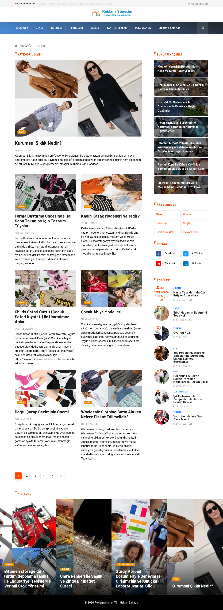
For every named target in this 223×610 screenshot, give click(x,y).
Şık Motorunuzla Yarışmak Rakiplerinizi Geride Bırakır (188, 399)
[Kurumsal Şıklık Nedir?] (195, 547)
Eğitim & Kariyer (169, 28)
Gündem (56, 28)
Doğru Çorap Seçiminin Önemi (42, 411)
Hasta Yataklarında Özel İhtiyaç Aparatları (189, 293)
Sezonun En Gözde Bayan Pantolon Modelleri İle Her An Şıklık (190, 379)
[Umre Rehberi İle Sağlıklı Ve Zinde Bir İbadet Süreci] (84, 547)
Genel (39, 28)
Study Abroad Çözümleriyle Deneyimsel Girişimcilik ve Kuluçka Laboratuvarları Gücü (139, 578)
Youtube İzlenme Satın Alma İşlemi (188, 417)
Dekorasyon (143, 28)
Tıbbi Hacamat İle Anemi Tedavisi (190, 313)
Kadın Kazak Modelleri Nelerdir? (110, 215)
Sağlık (94, 28)
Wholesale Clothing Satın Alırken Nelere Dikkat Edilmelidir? (111, 414)
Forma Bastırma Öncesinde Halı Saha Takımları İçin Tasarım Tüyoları (43, 220)
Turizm (65, 569)
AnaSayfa (22, 28)
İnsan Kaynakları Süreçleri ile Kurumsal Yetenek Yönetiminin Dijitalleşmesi (76, 4)
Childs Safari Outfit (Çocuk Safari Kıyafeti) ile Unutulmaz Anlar (42, 316)
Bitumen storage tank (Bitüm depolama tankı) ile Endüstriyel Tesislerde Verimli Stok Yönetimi (27, 578)
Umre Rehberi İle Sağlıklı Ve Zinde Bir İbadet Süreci (82, 581)
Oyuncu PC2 (181, 332)
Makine (9, 564)
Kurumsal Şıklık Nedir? (38, 143)
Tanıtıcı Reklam (117, 28)
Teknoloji (76, 28)
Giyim (21, 132)
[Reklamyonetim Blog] (111, 14)
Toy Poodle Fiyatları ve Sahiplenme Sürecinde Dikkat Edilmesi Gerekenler (189, 357)
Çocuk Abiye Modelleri (101, 311)
